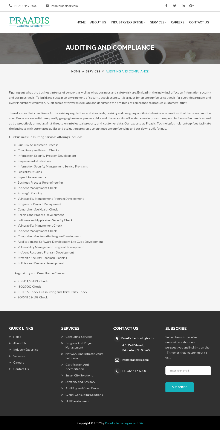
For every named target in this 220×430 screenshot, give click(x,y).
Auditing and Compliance (82, 388)
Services (157, 22)
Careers (177, 22)
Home (81, 22)
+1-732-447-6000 (25, 6)
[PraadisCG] (29, 21)
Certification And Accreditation (77, 367)
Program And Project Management (80, 345)
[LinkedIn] (183, 5)
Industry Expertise (127, 22)
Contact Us (199, 22)
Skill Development (78, 401)
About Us (98, 22)
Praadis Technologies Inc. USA (124, 423)
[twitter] (175, 5)
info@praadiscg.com (64, 6)
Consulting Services (79, 336)
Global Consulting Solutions (84, 394)
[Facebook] (166, 5)
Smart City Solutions (79, 375)
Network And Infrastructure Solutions (85, 356)
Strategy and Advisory (80, 382)
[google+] (191, 5)
